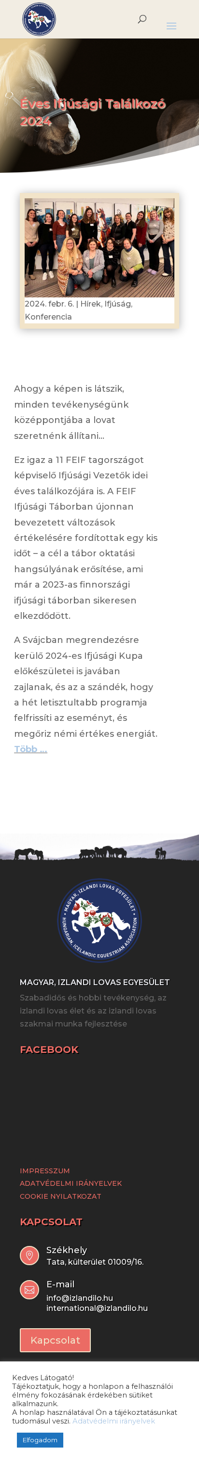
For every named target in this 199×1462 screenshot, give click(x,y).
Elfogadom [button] (40, 1440)
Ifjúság (117, 303)
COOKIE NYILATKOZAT (60, 1196)
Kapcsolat (55, 1340)
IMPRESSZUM (45, 1171)
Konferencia (48, 316)
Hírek (90, 303)
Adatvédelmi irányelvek (113, 1421)
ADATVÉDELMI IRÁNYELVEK (71, 1183)
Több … (30, 749)
